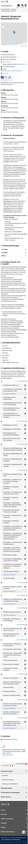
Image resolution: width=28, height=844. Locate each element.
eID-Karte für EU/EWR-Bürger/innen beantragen (12, 459)
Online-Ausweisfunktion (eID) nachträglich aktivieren (11, 634)
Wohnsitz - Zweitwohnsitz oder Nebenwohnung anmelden (11, 712)
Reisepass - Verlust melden (10, 678)
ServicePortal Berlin (5, 9)
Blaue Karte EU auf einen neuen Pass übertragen (12, 439)
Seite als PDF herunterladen (10, 739)
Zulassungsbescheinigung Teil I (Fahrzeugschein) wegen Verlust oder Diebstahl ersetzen (12, 723)
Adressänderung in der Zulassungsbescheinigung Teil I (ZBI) (12, 390)
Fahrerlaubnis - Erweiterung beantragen (10, 498)
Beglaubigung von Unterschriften (12, 429)
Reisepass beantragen (9, 691)
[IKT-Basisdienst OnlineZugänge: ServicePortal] (7, 765)
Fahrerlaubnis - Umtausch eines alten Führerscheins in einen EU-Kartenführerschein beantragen (12, 549)
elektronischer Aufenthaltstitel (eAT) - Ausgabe (12, 465)
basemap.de (10, 43)
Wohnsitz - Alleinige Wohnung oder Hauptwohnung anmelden (12, 704)
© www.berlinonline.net (12, 44)
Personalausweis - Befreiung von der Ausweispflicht (12, 644)
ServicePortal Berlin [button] (7, 771)
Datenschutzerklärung (8, 779)
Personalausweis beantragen (11, 664)
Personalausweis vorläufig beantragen (10, 669)
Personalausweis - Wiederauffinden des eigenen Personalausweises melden (12, 655)
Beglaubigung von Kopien (10, 425)
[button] (14, 32)
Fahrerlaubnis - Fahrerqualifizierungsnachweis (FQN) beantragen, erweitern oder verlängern (12, 504)
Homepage (6, 73)
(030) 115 (7, 61)
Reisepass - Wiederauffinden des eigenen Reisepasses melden (12, 682)
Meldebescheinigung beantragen (12, 612)
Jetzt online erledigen (9, 393)
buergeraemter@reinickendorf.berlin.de (11, 70)
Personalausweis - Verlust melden (12, 649)
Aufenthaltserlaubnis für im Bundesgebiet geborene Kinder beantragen (11, 415)
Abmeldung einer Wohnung (10, 385)
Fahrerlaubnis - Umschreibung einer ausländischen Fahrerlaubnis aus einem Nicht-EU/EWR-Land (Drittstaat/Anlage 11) (12, 536)
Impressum (5, 775)
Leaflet (2, 43)
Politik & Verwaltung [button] (7, 818)
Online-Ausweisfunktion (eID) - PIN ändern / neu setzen (12, 629)
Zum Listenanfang (21, 381)
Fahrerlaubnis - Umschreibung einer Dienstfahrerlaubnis (12, 543)
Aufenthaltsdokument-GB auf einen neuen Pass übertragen (12, 403)
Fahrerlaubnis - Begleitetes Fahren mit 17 (12, 475)
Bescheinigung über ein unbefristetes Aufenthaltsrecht (11, 433)
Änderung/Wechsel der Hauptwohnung (9, 398)
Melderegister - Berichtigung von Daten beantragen (12, 619)
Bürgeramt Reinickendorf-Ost (9, 11)
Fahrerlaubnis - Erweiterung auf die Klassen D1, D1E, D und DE (12, 493)
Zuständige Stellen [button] (6, 788)
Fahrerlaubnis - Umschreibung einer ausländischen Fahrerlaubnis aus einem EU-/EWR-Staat (12, 528)
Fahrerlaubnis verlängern (10, 555)
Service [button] (3, 810)
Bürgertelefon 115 (22, 64)
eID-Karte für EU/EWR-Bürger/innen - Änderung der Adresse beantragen (12, 449)
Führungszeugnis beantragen (11, 571)
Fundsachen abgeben (9, 578)
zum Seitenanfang (20, 763)
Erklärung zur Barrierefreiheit (9, 784)
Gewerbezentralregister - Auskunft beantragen (12, 587)
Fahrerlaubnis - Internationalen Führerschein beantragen (11, 511)
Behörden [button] (4, 814)
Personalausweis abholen (10, 660)
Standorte (14, 9)
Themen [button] (3, 827)
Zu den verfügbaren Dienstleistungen (11, 839)
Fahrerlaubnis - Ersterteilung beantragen (10, 487)
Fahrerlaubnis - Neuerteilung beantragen (11, 521)
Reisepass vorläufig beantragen (11, 695)
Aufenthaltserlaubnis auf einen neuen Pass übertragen (11, 409)
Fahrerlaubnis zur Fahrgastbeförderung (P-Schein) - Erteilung (12, 559)
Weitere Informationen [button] (7, 831)
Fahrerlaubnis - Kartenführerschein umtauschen (12, 516)
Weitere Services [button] (6, 797)
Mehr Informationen (7, 755)
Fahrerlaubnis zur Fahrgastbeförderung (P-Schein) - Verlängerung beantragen (12, 566)
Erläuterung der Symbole (7, 80)
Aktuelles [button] (3, 823)
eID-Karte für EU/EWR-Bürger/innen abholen (12, 454)
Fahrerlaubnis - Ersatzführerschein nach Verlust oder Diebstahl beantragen (12, 481)
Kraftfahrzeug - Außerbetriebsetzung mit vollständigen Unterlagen (12, 600)
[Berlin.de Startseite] (4, 1)
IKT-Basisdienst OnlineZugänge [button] (10, 792)
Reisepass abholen (8, 687)
